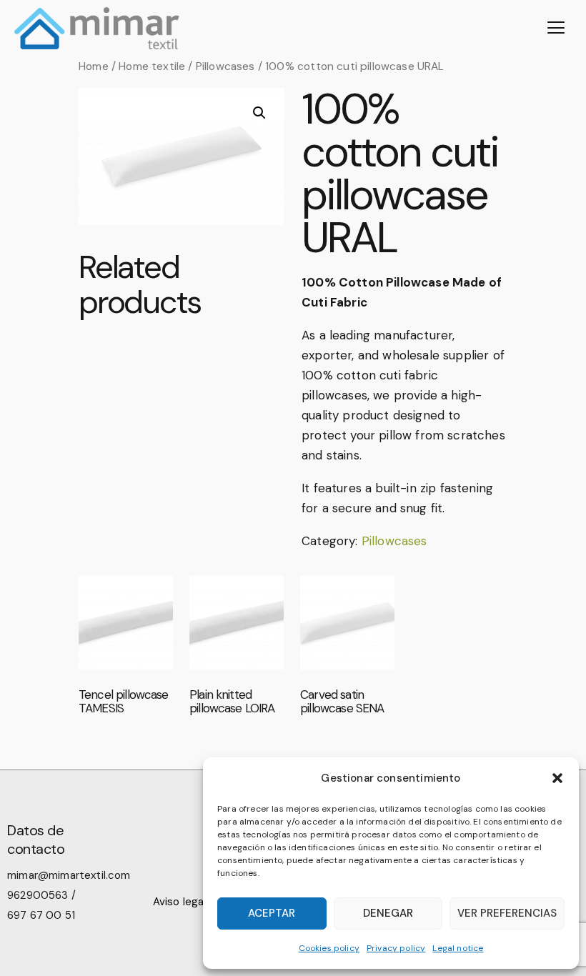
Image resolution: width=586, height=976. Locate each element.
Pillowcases (225, 66)
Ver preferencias (507, 913)
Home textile (152, 66)
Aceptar (271, 913)
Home (94, 66)
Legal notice (457, 948)
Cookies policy (329, 948)
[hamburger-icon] (556, 28)
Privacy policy (396, 948)
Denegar (388, 913)
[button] (557, 778)
